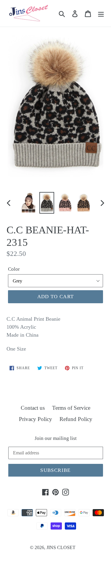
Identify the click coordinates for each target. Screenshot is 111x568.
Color (14, 269)
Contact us (33, 408)
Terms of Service (71, 408)
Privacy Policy (35, 419)
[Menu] (100, 13)
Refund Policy (75, 419)
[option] (28, 203)
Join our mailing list (56, 438)
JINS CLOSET (60, 547)
